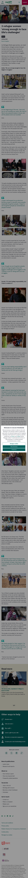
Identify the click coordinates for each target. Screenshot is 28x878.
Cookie (18, 436)
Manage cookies (14, 443)
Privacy (13, 436)
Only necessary (14, 446)
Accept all (14, 449)
